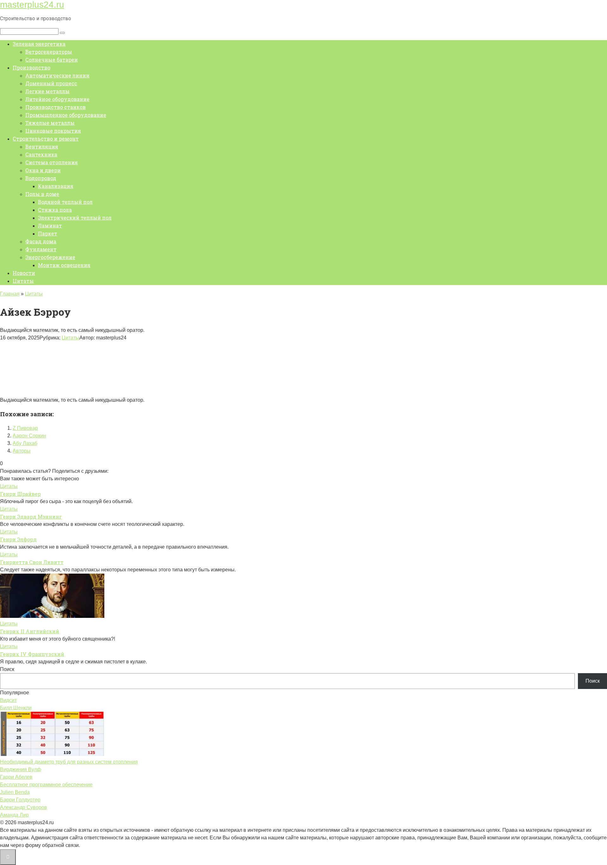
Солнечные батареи (51, 59)
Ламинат (50, 225)
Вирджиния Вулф (20, 769)
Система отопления (51, 162)
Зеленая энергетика (39, 43)
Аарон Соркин (29, 435)
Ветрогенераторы (48, 51)
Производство (31, 67)
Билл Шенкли (16, 707)
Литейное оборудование (57, 99)
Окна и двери (43, 170)
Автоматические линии (57, 75)
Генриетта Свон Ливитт (32, 562)
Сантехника (41, 154)
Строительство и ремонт (46, 138)
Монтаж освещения (64, 265)
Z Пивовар (25, 428)
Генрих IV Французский (32, 654)
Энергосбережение (50, 257)
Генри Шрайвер (20, 493)
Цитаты (23, 280)
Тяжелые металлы (50, 122)
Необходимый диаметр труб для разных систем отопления (69, 761)
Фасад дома (40, 241)
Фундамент (41, 249)
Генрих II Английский (29, 631)
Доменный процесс (51, 83)
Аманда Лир (14, 815)
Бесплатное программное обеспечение (46, 784)
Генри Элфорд (18, 539)
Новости (24, 273)
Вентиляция (41, 146)
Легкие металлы (47, 91)
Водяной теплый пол (65, 201)
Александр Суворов (23, 807)
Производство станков (55, 107)
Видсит (8, 700)
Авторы (22, 451)
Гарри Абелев (16, 777)
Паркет (47, 233)
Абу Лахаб (25, 443)
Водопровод (40, 178)
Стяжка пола (55, 209)
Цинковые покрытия (53, 130)
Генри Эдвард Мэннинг (31, 516)
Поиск (7, 669)
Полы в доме (42, 194)
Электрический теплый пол (75, 217)
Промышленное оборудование (65, 115)
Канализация (55, 186)
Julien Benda (15, 792)
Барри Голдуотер (20, 799)
